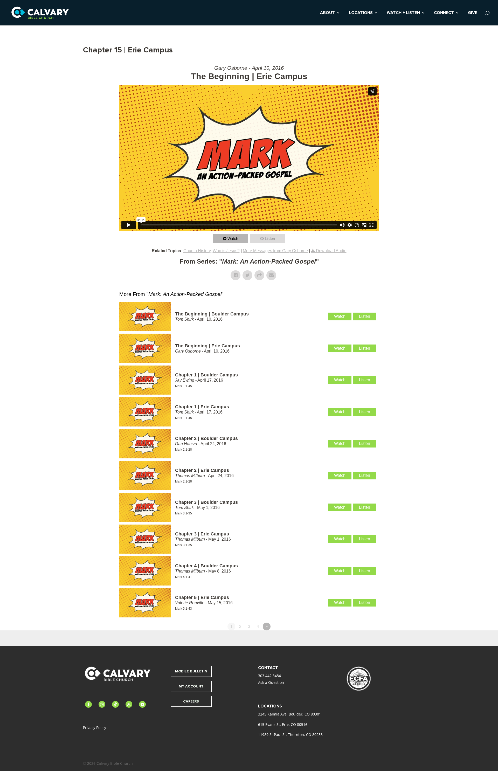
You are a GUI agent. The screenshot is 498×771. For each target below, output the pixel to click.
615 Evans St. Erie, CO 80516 (282, 724)
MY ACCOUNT (191, 686)
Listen (270, 238)
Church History (197, 251)
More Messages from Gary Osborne (275, 251)
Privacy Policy (94, 727)
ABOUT (327, 13)
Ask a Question (271, 682)
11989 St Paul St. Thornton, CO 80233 (290, 734)
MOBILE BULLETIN (191, 671)
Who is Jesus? (226, 251)
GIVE (472, 13)
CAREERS (191, 701)
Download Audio (331, 251)
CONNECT (444, 13)
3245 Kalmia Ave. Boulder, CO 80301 (289, 714)
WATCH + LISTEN (403, 13)
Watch (232, 238)
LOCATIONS (361, 13)
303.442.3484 (269, 675)
